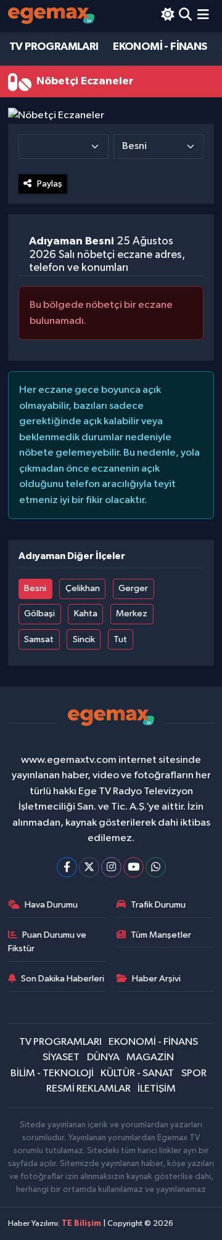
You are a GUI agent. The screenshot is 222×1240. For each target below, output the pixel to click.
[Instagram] (111, 867)
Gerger (133, 588)
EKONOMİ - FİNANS (160, 46)
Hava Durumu (51, 904)
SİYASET (61, 1057)
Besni (35, 588)
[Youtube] (133, 867)
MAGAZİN (150, 1057)
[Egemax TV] (51, 15)
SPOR (194, 1073)
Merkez (131, 613)
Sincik (84, 639)
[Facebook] (67, 867)
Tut (120, 639)
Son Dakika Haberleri (62, 978)
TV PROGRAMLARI (54, 46)
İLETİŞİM (157, 1089)
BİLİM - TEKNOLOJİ (52, 1073)
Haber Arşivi (156, 978)
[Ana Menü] (203, 15)
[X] (89, 867)
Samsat (39, 639)
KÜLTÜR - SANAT (137, 1073)
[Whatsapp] (156, 867)
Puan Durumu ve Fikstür (47, 941)
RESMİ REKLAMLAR (88, 1089)
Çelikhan (82, 588)
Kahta (85, 613)
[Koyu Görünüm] (167, 15)
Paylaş (49, 183)
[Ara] (185, 15)
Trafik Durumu (158, 904)
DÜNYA (103, 1057)
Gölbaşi (39, 613)
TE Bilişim (81, 1224)
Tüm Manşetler (161, 935)
